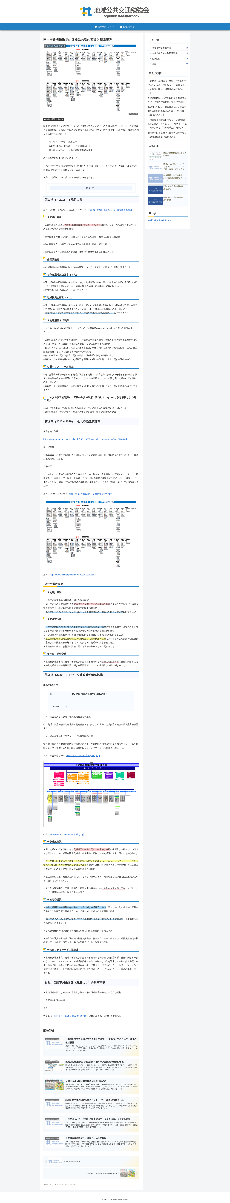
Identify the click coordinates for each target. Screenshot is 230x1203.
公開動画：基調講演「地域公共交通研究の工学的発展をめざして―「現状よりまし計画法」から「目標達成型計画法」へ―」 (167, 87)
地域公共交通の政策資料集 (54, 119)
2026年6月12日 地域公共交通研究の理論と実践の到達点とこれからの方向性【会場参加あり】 (167, 111)
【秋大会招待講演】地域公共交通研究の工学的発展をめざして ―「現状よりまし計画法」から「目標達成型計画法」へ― (167, 124)
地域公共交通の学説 (170, 48)
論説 (170, 64)
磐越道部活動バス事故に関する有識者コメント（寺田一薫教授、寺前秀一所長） (167, 100)
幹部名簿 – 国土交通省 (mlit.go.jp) (70, 1016)
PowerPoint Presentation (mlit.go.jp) (67, 834)
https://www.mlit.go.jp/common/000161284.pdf (72, 575)
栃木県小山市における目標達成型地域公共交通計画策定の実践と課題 (167, 135)
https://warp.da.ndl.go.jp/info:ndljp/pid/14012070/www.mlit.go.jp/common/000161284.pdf (85, 439)
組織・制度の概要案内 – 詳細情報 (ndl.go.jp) (111, 210)
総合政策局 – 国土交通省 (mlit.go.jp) (83, 755)
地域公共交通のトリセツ (159, 220)
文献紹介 (170, 58)
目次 (88, 187)
